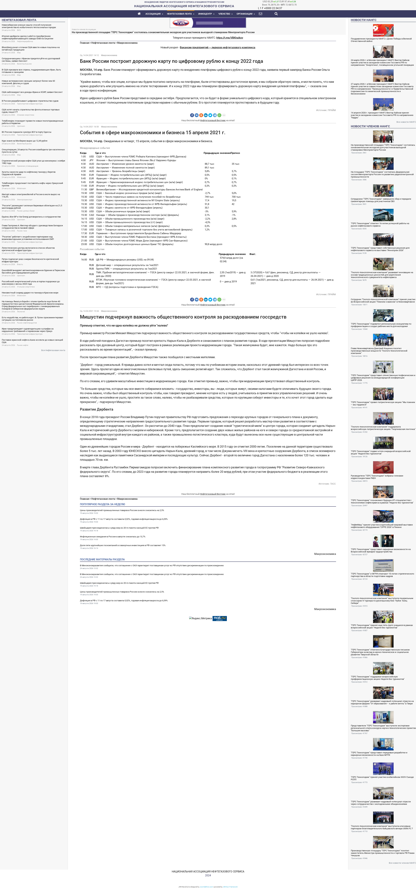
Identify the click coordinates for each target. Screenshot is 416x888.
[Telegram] (215, 115)
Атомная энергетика (25, 115)
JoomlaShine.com (206, 887)
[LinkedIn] (206, 115)
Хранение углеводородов (27, 166)
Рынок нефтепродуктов (27, 323)
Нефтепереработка (25, 41)
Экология (21, 312)
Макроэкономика (127, 42)
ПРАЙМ (332, 110)
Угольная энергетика (26, 287)
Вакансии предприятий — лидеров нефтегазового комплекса (217, 47)
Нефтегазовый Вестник (213, 120)
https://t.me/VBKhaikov (229, 37)
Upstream (21, 126)
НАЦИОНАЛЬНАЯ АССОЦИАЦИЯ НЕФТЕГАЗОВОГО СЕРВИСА (208, 871)
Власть (20, 264)
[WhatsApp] (219, 115)
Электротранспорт (24, 200)
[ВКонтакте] (197, 115)
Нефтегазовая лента (103, 42)
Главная (84, 42)
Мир (19, 53)
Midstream (21, 177)
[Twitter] (210, 115)
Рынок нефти (22, 345)
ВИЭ (19, 30)
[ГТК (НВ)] (208, 22)
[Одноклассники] (201, 115)
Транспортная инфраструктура (29, 104)
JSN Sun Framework (230, 887)
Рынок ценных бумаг (26, 211)
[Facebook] (192, 115)
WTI (283, 5)
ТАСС (333, 483)
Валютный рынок (24, 64)
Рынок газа (22, 231)
